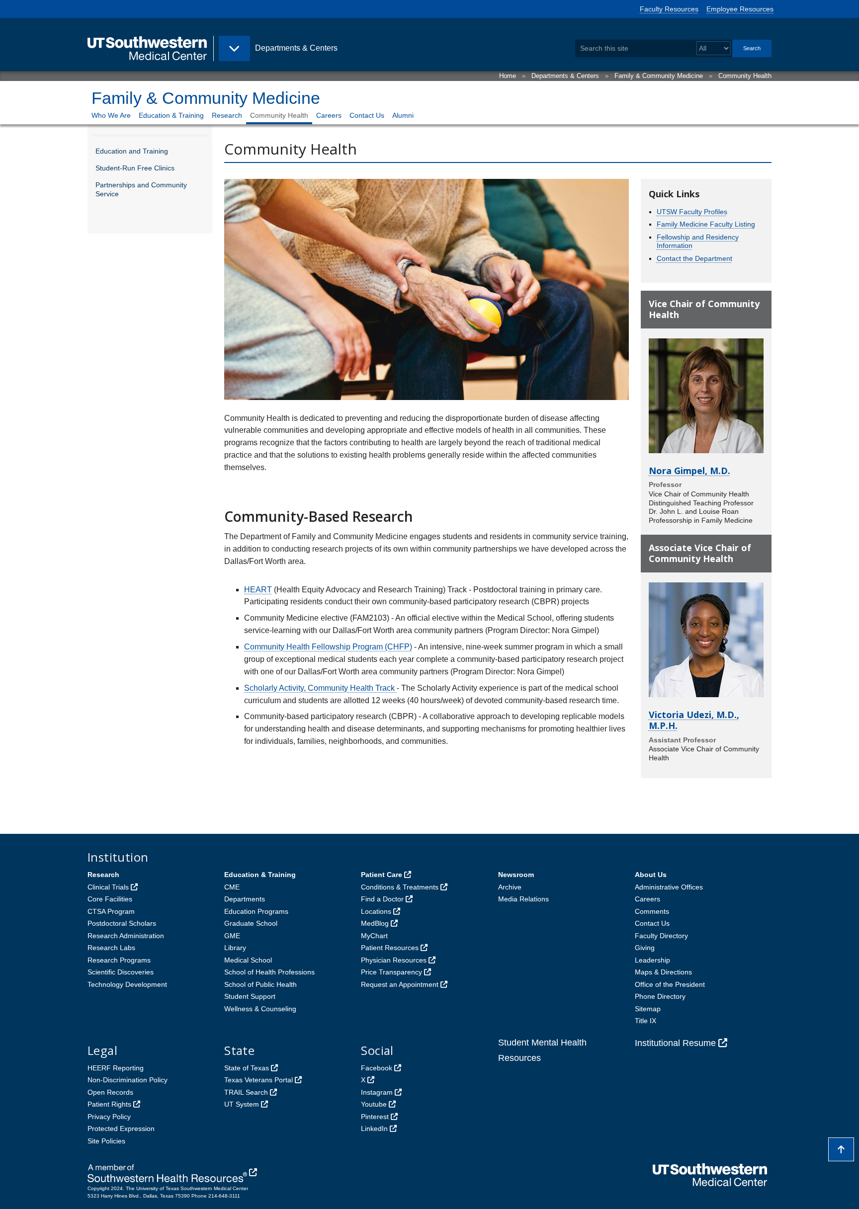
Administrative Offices (669, 887)
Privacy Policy (109, 1117)
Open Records (110, 1092)
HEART (258, 589)
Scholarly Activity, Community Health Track (320, 688)
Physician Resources (394, 960)
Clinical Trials (108, 887)
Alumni (403, 115)
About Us (651, 875)
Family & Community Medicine (658, 76)
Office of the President (670, 984)
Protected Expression (121, 1128)
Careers (329, 115)
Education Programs (256, 911)
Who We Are (111, 115)
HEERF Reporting (115, 1068)
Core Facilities (109, 899)
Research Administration (125, 936)
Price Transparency (391, 972)
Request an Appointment (399, 984)
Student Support (249, 996)
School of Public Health (260, 984)
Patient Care (381, 875)
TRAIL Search (246, 1092)
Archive (509, 887)
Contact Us (366, 115)
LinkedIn (374, 1128)
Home (507, 76)
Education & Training (171, 115)
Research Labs (111, 948)
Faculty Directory (661, 936)
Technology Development (127, 984)
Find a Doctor (382, 899)
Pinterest (375, 1117)
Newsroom (516, 875)
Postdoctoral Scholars (121, 923)
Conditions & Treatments (399, 887)
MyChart (374, 936)
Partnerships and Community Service (141, 189)
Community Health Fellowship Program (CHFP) (328, 647)
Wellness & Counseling (260, 1009)
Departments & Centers (565, 76)
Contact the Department (694, 258)
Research (227, 115)
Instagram (377, 1092)
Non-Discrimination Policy (127, 1080)
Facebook (376, 1068)
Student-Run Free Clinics (134, 168)
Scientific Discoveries (120, 972)
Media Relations (523, 899)
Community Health (745, 76)
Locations (376, 911)
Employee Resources (739, 9)
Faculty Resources (669, 9)
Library (235, 948)
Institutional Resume (675, 1043)
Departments (244, 899)
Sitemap (648, 1009)
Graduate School (250, 923)
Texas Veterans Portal (258, 1080)
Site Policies (106, 1141)
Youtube (374, 1104)
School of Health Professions (269, 972)
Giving (645, 948)
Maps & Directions (663, 972)
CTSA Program (111, 911)
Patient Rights (109, 1104)
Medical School (248, 960)
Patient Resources (390, 948)
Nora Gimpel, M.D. (689, 471)
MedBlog (375, 923)
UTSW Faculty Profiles (692, 212)
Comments (652, 911)
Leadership (652, 960)
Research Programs (119, 960)
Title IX (645, 1021)
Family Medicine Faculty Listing (706, 224)
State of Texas (246, 1068)
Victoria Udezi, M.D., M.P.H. (694, 720)
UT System (241, 1104)
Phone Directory (660, 996)
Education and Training (131, 151)
